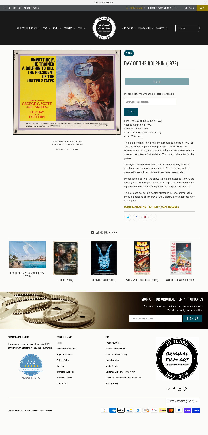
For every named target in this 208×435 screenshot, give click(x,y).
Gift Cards (61, 366)
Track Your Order (113, 343)
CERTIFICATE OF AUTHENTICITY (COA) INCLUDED (151, 207)
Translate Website (65, 372)
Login (191, 8)
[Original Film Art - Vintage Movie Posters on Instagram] (14, 8)
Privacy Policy (112, 383)
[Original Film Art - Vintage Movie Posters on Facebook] (9, 8)
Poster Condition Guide (116, 348)
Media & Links (112, 366)
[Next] (195, 263)
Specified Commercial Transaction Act (123, 377)
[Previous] (13, 263)
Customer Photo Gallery (116, 354)
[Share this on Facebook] (136, 217)
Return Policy (63, 360)
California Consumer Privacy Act (120, 372)
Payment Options (65, 354)
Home (59, 343)
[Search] (201, 28)
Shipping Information (66, 348)
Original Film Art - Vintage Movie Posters (33, 411)
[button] (29, 28)
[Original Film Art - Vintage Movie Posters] (104, 28)
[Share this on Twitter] (127, 217)
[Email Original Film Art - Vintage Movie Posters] (3, 8)
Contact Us (62, 383)
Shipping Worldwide (104, 2)
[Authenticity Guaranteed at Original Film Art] (8, 381)
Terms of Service (64, 377)
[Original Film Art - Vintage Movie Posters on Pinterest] (19, 8)
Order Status (31, 8)
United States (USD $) (160, 8)
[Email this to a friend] (153, 217)
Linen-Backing (112, 360)
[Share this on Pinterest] (145, 217)
